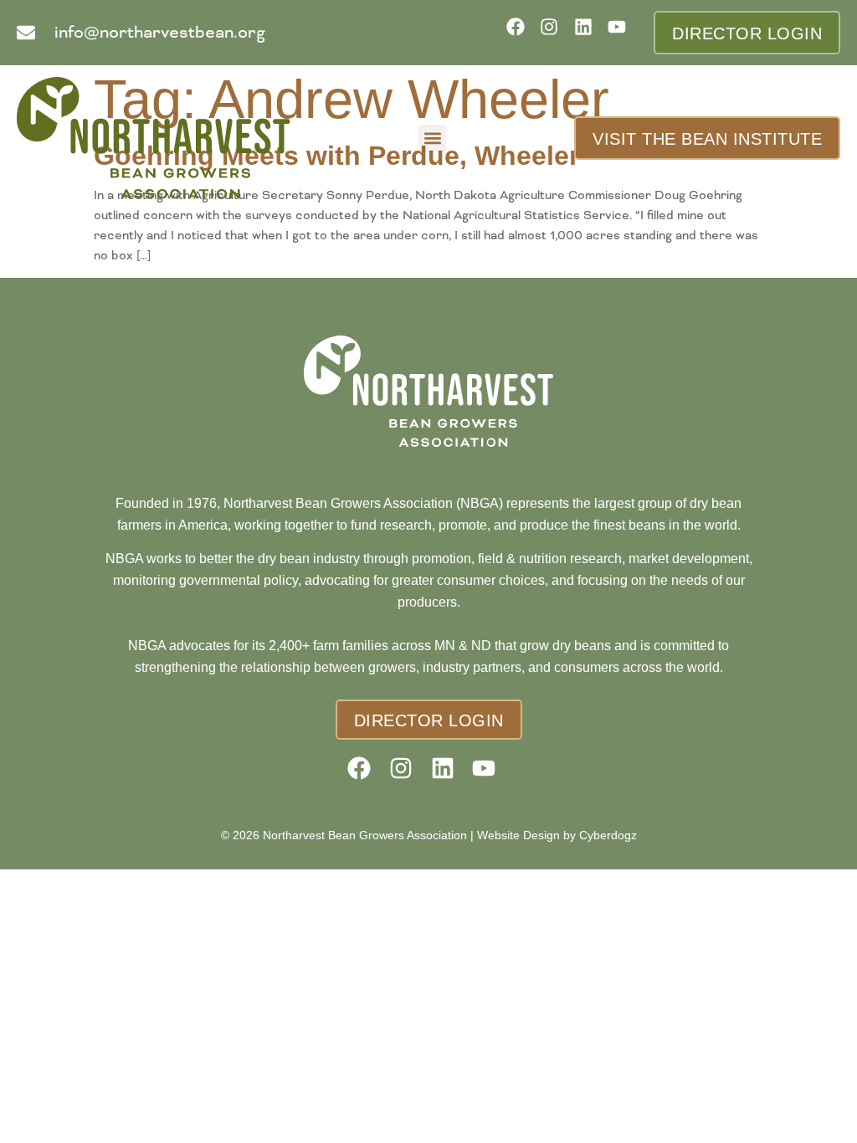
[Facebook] (521, 32)
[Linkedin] (588, 32)
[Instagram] (554, 32)
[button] (432, 138)
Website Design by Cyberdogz (557, 835)
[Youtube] (622, 32)
